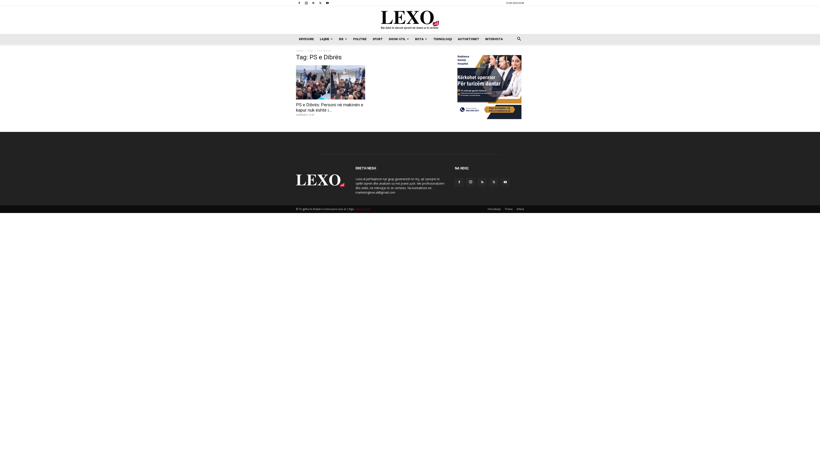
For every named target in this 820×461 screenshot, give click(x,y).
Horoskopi (494, 209)
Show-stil (397, 39)
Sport (378, 39)
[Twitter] (320, 3)
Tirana (508, 209)
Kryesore (306, 39)
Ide (341, 39)
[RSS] (313, 3)
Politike (360, 39)
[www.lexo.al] (410, 20)
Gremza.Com (363, 209)
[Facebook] (299, 3)
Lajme (324, 39)
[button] (519, 39)
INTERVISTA (494, 39)
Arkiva (520, 209)
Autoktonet (468, 39)
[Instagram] (306, 3)
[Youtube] (327, 3)
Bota (419, 39)
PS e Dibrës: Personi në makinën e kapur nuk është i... (329, 107)
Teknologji (442, 39)
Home (299, 51)
